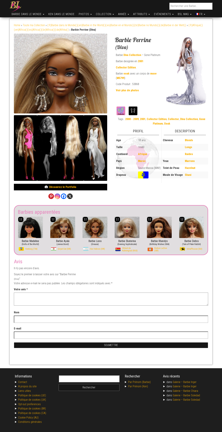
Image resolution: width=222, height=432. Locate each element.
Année (122, 14)
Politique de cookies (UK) (32, 399)
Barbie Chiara (190, 391)
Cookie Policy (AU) (28, 417)
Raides (189, 154)
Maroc (142, 161)
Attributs (140, 14)
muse (153, 73)
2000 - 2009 (132, 119)
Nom (16, 312)
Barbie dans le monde (27, 14)
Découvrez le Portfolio (62, 187)
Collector (173, 119)
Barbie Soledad (191, 395)
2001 (140, 61)
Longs (188, 147)
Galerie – (178, 382)
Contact (22, 382)
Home (17, 25)
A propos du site (27, 386)
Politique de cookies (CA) (32, 413)
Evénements (163, 14)
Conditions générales (30, 422)
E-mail (18, 328)
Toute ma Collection (34, 25)
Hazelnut (190, 168)
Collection (104, 14)
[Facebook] (63, 196)
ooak (126, 73)
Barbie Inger (190, 382)
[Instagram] (57, 196)
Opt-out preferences (29, 404)
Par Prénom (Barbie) (139, 382)
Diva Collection (132, 55)
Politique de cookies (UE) (32, 395)
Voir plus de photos (127, 90)
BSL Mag (184, 14)
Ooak (167, 123)
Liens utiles (24, 391)
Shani (188, 175)
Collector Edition (126, 67)
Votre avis (21, 289)
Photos (84, 14)
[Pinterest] (51, 196)
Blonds (189, 140)
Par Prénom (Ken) (138, 386)
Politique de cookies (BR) (32, 408)
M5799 (120, 78)
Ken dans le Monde (61, 14)
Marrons (190, 161)
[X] (70, 196)
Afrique (142, 154)
